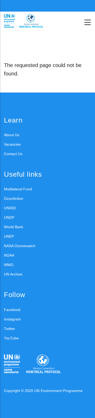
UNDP (9, 217)
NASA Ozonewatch (19, 246)
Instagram (12, 319)
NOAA (9, 255)
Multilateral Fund (18, 189)
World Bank (13, 227)
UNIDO (10, 208)
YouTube (11, 338)
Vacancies (12, 144)
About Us (11, 135)
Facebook (12, 310)
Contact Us (13, 154)
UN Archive (13, 274)
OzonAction (13, 198)
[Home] (27, 21)
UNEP (9, 236)
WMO (8, 265)
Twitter (9, 329)
